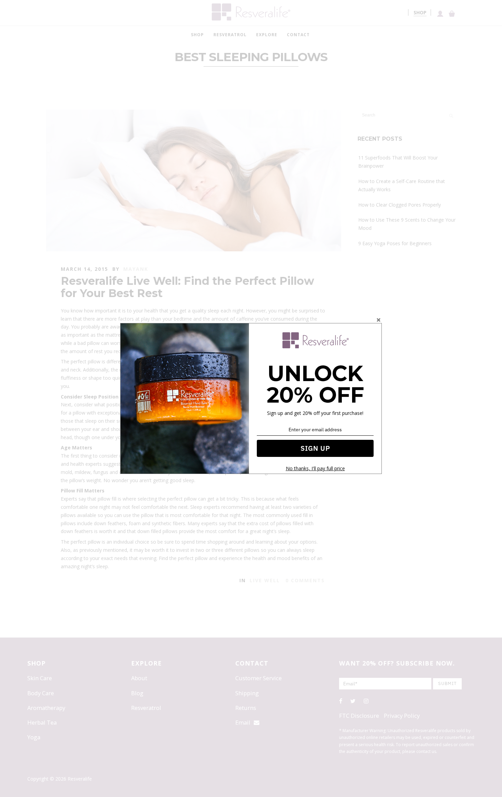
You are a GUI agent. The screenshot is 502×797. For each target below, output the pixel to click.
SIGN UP (315, 448)
